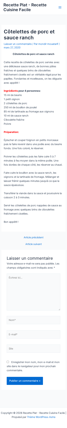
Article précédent (33, 237)
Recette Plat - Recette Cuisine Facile (25, 7)
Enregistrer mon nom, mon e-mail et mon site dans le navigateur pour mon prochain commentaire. (33, 366)
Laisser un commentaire (18, 44)
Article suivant (33, 244)
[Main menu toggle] (60, 7)
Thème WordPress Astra (41, 417)
